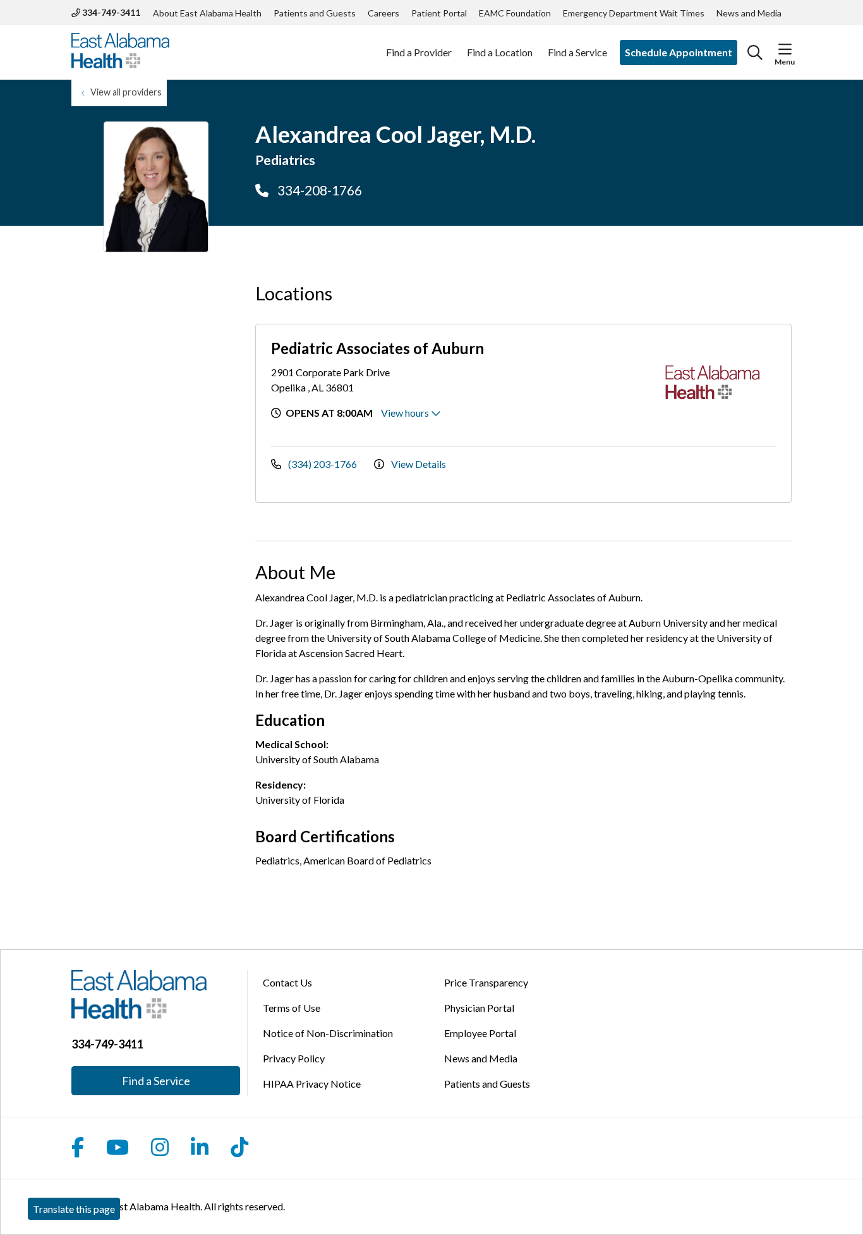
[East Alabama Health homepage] (120, 52)
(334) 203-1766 (322, 464)
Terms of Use (291, 1008)
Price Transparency (486, 982)
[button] (785, 49)
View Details (417, 464)
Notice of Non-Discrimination (328, 1033)
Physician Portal (479, 1008)
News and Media (749, 13)
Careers (383, 13)
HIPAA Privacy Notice (312, 1084)
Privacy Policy (294, 1058)
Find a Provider (419, 52)
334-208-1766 (318, 190)
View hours (406, 413)
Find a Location (500, 52)
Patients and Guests (315, 13)
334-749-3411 (110, 12)
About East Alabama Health (207, 13)
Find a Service (577, 52)
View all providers (126, 92)
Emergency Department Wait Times (633, 13)
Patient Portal (439, 13)
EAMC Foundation (515, 13)
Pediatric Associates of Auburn (377, 348)
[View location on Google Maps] (579, 384)
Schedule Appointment (678, 52)
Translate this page (74, 1209)
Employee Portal (480, 1033)
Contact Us (287, 982)
